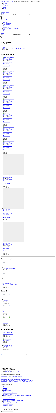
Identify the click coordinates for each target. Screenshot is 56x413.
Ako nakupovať (6, 401)
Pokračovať (10, 411)
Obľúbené (5, 6)
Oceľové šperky (6, 24)
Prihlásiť (5, 8)
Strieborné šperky (7, 23)
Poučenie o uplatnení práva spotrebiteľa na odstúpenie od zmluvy (17, 395)
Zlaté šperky (6, 22)
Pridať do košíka (6, 58)
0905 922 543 (4, 1)
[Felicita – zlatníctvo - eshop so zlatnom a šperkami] (5, 12)
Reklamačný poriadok (8, 394)
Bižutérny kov (6, 27)
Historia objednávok (7, 390)
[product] (29, 57)
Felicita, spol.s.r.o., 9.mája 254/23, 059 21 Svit (11, 377)
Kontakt (5, 388)
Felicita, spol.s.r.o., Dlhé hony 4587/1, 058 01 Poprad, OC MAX (15, 379)
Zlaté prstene (6, 63)
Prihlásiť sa (5, 391)
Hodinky (5, 25)
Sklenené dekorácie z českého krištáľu (11, 28)
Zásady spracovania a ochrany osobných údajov (13, 400)
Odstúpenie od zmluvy (8, 405)
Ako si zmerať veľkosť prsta (9, 397)
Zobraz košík (3, 411)
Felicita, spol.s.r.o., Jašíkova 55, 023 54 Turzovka (11, 376)
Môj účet (5, 3)
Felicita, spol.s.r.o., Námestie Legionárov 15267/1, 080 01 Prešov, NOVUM (17, 381)
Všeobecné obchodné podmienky (10, 393)
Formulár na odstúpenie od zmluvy (10, 402)
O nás (4, 4)
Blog (4, 29)
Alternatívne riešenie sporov (9, 399)
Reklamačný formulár (8, 404)
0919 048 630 (10, 1)
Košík (4, 7)
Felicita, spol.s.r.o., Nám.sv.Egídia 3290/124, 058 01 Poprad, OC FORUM (17, 380)
